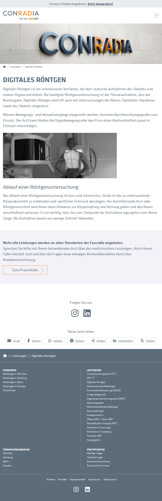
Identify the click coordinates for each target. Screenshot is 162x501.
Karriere (51, 479)
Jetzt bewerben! (100, 3)
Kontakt (62, 479)
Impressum (94, 479)
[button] (13, 341)
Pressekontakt (77, 479)
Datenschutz (110, 479)
